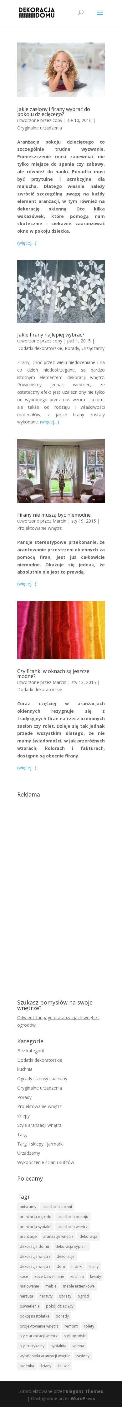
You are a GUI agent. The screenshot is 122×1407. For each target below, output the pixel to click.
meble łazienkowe (79, 1286)
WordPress (83, 1398)
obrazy (65, 1296)
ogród (83, 1296)
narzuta (26, 1296)
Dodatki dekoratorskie (39, 348)
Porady (72, 348)
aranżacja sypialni (35, 1226)
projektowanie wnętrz (39, 1326)
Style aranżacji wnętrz (39, 1125)
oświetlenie (30, 1306)
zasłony (82, 1356)
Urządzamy (93, 348)
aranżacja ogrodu (35, 1216)
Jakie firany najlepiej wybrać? (50, 334)
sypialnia (58, 1346)
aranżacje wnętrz (58, 1236)
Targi (22, 1134)
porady (62, 1316)
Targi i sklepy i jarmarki (40, 1144)
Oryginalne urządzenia (39, 128)
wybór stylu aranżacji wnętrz (45, 1356)
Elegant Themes (84, 1391)
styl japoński (75, 1336)
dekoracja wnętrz (35, 1256)
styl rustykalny (32, 1346)
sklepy (23, 1116)
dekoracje (65, 1256)
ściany (45, 1366)
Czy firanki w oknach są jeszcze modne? (53, 674)
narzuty (46, 1296)
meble (51, 1286)
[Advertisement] (61, 894)
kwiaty (95, 1276)
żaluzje (64, 1366)
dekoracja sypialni (71, 1246)
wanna (78, 1346)
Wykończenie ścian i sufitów (45, 1162)
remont (71, 1326)
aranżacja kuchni (57, 1206)
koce (24, 1276)
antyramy (28, 1206)
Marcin (59, 521)
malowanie (29, 1286)
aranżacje (28, 1236)
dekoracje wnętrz (35, 1266)
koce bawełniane (49, 1276)
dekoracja (88, 1236)
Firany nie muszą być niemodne (54, 514)
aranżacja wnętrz (73, 1226)
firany (94, 1266)
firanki (76, 1266)
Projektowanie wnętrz (39, 528)
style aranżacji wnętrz (39, 1336)
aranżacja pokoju (73, 1216)
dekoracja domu (34, 1246)
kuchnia (25, 1069)
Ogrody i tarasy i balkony (42, 1078)
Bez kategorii (30, 1051)
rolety (89, 1326)
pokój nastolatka (34, 1316)
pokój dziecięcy (60, 1306)
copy (57, 120)
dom (61, 1266)
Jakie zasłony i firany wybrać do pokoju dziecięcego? (53, 112)
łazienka (27, 1366)
